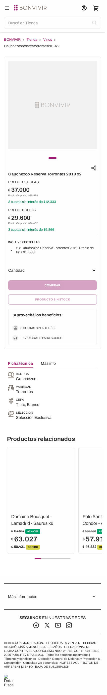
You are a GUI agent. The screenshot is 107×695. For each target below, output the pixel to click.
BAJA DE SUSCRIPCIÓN (52, 666)
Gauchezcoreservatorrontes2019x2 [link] (31, 46)
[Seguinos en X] (47, 625)
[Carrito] (96, 8)
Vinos (47, 39)
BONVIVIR (12, 39)
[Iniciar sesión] (84, 8)
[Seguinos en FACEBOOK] (36, 625)
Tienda (32, 39)
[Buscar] (7, 8)
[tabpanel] (30, 396)
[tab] (20, 364)
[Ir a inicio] (31, 8)
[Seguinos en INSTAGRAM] (68, 625)
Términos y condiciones (20, 659)
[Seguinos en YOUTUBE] (57, 625)
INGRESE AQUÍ (69, 662)
